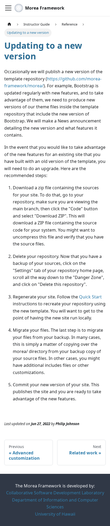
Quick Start (90, 297)
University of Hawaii (55, 514)
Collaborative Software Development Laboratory (55, 493)
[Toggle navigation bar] (8, 8)
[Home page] (9, 24)
